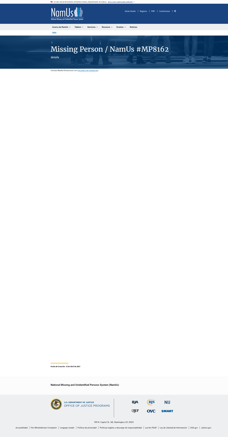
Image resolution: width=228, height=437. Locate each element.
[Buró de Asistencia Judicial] (135, 401)
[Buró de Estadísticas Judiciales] (151, 404)
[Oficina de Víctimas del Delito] (151, 411)
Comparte (176, 11)
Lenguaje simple (67, 428)
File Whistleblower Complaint (44, 428)
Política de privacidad (87, 428)
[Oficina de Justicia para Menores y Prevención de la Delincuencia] (135, 412)
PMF (153, 11)
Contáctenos (164, 11)
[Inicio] (67, 13)
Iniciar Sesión (130, 11)
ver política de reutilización (88, 70)
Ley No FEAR (150, 428)
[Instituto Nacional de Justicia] (167, 401)
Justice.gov (206, 428)
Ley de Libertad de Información (173, 428)
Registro (143, 11)
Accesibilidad (21, 428)
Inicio (54, 32)
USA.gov (194, 428)
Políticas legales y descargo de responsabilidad (121, 428)
